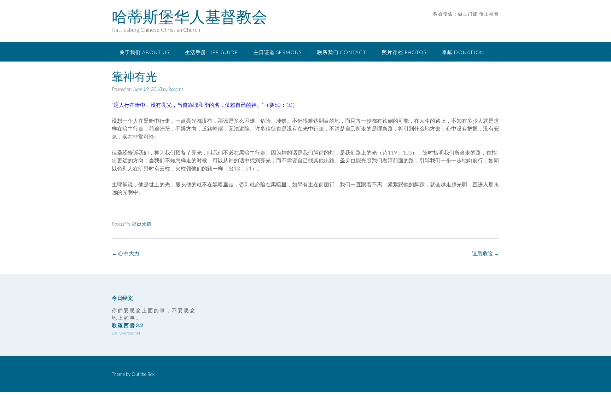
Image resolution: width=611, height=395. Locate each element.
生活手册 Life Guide (211, 52)
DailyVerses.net (126, 333)
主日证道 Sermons (278, 52)
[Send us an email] (486, 25)
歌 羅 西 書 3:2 (127, 325)
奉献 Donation (463, 52)
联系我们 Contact (341, 52)
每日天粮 (141, 224)
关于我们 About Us (144, 52)
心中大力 (125, 253)
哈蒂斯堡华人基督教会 (189, 16)
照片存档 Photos (404, 52)
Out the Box (143, 374)
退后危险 (485, 253)
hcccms (176, 89)
